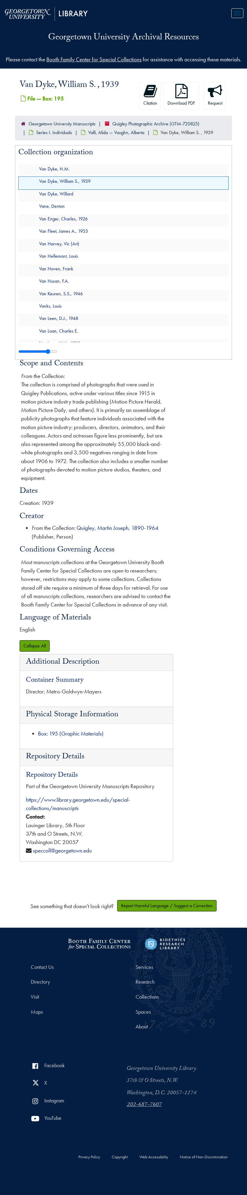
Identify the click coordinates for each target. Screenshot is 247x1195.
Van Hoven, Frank (56, 269)
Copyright (120, 1157)
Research (145, 981)
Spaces (143, 1012)
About (142, 1026)
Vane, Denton (52, 206)
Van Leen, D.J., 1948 (58, 318)
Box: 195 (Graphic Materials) (71, 733)
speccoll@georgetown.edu (62, 850)
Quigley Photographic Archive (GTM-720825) (155, 124)
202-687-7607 (144, 1105)
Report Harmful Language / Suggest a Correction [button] (167, 905)
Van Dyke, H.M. (54, 169)
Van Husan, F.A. (54, 281)
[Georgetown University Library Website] (46, 13)
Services (144, 967)
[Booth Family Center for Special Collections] (99, 943)
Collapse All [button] (34, 646)
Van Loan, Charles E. (58, 331)
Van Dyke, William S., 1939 (65, 181)
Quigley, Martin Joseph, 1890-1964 (117, 528)
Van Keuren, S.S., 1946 (61, 293)
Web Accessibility (153, 1157)
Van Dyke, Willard (56, 194)
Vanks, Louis (50, 306)
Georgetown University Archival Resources (123, 38)
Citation (150, 103)
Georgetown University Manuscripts (62, 124)
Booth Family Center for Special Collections (94, 59)
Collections (147, 997)
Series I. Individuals (54, 132)
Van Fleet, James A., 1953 (63, 231)
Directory (40, 981)
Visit (35, 997)
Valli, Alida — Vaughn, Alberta (116, 132)
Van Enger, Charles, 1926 (63, 219)
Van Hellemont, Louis (58, 256)
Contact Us (42, 967)
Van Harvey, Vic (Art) (59, 244)
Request (215, 103)
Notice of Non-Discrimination (204, 1157)
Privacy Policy (89, 1157)
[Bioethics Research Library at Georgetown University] (165, 943)
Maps (37, 1012)
